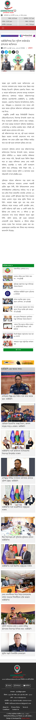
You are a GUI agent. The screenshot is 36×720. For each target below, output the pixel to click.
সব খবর (19, 350)
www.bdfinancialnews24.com (11, 679)
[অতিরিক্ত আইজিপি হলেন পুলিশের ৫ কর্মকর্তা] (7, 293)
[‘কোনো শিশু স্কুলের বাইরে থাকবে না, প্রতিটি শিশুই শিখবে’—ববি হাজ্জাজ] (7, 326)
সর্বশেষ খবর (7, 265)
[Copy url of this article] (13, 52)
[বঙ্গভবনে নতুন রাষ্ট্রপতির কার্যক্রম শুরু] (7, 343)
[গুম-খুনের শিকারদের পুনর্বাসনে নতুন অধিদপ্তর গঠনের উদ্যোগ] (7, 318)
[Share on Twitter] (6, 52)
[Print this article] (17, 52)
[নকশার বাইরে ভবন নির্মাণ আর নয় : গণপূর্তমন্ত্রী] (7, 278)
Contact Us (15, 709)
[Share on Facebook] (2, 52)
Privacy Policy (15, 707)
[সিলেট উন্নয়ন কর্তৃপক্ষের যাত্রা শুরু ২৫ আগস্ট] (7, 336)
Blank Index (26, 718)
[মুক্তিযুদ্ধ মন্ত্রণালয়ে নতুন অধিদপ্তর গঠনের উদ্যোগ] (7, 286)
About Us (5, 707)
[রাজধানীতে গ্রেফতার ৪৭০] (7, 270)
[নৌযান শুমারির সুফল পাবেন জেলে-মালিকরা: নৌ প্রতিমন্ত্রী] (7, 301)
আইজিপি (30, 48)
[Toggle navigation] (3, 27)
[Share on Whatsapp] (10, 52)
